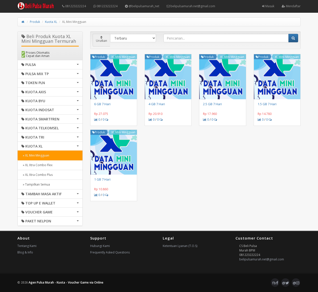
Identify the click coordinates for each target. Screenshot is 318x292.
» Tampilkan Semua (35, 184)
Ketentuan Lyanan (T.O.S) (180, 246)
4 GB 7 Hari (157, 104)
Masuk (269, 6)
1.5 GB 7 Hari (267, 104)
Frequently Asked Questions (110, 252)
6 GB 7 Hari (102, 104)
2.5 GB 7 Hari (212, 104)
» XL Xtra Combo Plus (37, 175)
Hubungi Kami (100, 246)
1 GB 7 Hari (102, 179)
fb (274, 282)
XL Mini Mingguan (123, 57)
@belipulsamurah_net (143, 6)
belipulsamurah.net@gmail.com (192, 6)
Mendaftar (293, 6)
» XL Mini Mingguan (35, 155)
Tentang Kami (27, 246)
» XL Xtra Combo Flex (36, 165)
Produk (35, 22)
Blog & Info (25, 252)
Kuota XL (51, 22)
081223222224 (75, 6)
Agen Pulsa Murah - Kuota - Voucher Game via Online (66, 282)
